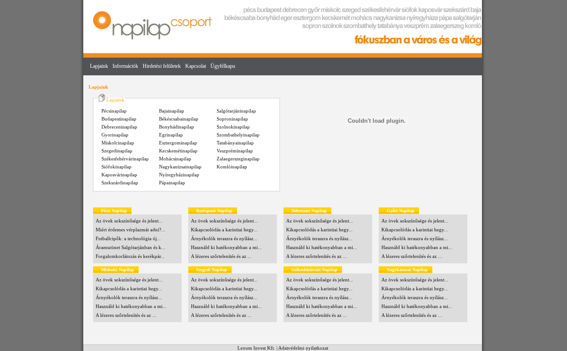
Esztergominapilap (178, 142)
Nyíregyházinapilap (179, 174)
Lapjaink (99, 66)
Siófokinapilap (116, 166)
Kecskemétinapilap (178, 150)
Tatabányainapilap (235, 142)
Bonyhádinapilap (176, 126)
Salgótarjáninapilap (236, 110)
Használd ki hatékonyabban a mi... (226, 247)
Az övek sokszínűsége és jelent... (129, 220)
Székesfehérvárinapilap (125, 158)
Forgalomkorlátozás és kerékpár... (130, 256)
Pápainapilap (172, 182)
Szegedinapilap (116, 150)
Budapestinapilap (118, 118)
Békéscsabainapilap (178, 118)
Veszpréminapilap (235, 150)
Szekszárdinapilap (119, 182)
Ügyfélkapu (222, 66)
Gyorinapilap (114, 134)
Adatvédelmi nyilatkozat (303, 348)
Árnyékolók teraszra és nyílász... (224, 238)
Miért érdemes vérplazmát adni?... (130, 229)
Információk (125, 66)
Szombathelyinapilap (238, 134)
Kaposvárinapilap (119, 174)
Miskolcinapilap (117, 142)
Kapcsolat (195, 66)
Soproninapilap (232, 118)
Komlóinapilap (232, 166)
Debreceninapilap (119, 126)
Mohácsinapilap (175, 158)
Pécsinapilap (114, 110)
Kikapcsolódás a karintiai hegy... (224, 229)
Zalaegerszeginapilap (238, 158)
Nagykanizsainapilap (180, 166)
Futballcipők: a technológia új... (128, 238)
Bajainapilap (171, 110)
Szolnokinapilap (233, 126)
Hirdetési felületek (162, 66)
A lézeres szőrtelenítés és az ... (221, 256)
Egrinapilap (171, 134)
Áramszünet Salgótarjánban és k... (130, 247)
